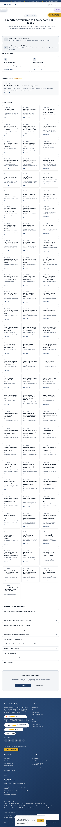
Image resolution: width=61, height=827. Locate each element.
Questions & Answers (9, 770)
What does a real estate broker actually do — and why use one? (19, 611)
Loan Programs (7, 760)
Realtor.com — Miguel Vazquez (11, 805)
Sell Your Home (35, 712)
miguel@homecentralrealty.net (39, 760)
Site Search (7, 775)
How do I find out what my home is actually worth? (16, 630)
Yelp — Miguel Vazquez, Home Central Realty (33, 803)
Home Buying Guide (9, 765)
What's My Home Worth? (38, 714)
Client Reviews (35, 721)
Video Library (7, 768)
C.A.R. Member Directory (27, 805)
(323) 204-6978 (36, 758)
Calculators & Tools (9, 763)
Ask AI (5, 772)
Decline (33, 820)
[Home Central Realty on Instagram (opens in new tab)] (12, 740)
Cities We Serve (36, 717)
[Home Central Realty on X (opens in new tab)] (16, 740)
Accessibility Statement (10, 794)
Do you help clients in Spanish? (11, 648)
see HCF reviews (25, 720)
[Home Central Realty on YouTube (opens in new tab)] (20, 740)
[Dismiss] (58, 815)
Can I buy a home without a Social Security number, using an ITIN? (20, 644)
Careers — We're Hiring (37, 726)
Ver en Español (54, 1)
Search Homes (35, 709)
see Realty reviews (8, 721)
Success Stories (36, 724)
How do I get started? (9, 662)
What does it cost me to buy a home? (13, 639)
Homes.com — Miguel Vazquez (43, 805)
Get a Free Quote (22, 685)
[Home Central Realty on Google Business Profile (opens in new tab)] (5, 740)
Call (52, 4)
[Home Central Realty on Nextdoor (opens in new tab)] (23, 740)
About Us (34, 719)
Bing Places (25, 808)
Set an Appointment (12, 749)
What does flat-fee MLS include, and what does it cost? (17, 620)
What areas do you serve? (10, 653)
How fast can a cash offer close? (12, 657)
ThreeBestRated (16, 808)
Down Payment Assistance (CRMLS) (39, 808)
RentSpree (6, 808)
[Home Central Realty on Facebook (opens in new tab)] (9, 740)
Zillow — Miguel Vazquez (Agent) (12, 803)
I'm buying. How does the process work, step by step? (17, 634)
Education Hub (7, 758)
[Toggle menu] (55, 4)
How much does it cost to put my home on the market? (17, 625)
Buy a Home (35, 707)
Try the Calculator (39, 685)
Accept (40, 820)
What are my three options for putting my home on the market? (19, 616)
